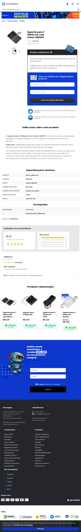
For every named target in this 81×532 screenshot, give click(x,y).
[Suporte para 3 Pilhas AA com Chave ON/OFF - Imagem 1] (16, 51)
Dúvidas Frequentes (11, 445)
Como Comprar (9, 442)
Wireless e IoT (40, 466)
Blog (8, 489)
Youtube (10, 478)
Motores (38, 447)
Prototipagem (12, 21)
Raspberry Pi (39, 458)
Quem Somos (9, 434)
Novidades (39, 450)
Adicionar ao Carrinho (10, 333)
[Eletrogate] (11, 4)
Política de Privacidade (12, 458)
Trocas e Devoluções (11, 450)
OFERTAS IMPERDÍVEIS (43, 453)
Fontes (22, 21)
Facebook (10, 474)
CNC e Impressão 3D (42, 437)
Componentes (40, 439)
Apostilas (7, 439)
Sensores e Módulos (42, 463)
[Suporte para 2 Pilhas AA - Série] (49, 312)
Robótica (38, 460)
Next (19, 53)
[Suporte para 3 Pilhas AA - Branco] (69, 312)
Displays (38, 442)
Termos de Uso (9, 460)
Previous (9, 51)
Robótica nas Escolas (11, 463)
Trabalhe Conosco (10, 455)
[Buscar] (78, 9)
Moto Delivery (9, 453)
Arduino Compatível (42, 434)
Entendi (40, 529)
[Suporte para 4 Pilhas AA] (29, 312)
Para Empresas (9, 466)
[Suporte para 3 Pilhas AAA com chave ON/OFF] (9, 312)
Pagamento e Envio (11, 447)
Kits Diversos (39, 445)
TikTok (9, 485)
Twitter (9, 482)
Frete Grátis (8, 437)
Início (4, 21)
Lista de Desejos (20, 29)
